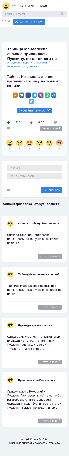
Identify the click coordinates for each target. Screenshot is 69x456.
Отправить (53, 190)
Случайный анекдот (31, 21)
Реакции (43, 5)
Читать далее (49, 256)
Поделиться (49, 128)
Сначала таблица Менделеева (38, 223)
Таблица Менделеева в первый (39, 274)
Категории (27, 5)
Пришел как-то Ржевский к (36, 380)
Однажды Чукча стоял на (35, 325)
